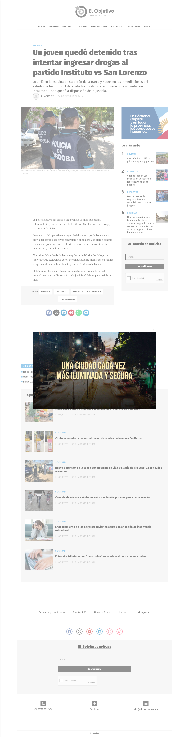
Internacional (99, 26)
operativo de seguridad (87, 291)
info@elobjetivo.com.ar (146, 709)
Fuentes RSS (79, 612)
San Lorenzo (67, 299)
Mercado (67, 26)
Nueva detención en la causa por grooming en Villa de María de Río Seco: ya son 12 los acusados (108, 469)
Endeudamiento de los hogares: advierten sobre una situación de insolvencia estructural (103, 528)
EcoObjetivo (133, 26)
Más (146, 26)
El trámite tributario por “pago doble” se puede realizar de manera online (100, 556)
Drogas (45, 291)
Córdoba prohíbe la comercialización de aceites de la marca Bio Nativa (98, 438)
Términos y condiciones (52, 612)
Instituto (62, 291)
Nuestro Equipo (102, 612)
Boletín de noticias (146, 244)
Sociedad (81, 26)
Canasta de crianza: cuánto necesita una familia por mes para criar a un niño (102, 497)
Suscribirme (145, 266)
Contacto (124, 612)
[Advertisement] (73, 196)
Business (116, 26)
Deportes (132, 171)
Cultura (131, 154)
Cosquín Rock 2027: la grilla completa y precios (140, 160)
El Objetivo (47, 96)
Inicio (41, 26)
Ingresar (145, 612)
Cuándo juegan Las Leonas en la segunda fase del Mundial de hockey (139, 180)
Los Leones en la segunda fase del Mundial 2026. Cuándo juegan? (139, 201)
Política (54, 26)
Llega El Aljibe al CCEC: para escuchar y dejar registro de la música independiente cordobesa (72, 381)
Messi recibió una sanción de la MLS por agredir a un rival (54, 376)
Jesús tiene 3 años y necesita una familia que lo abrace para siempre (60, 371)
